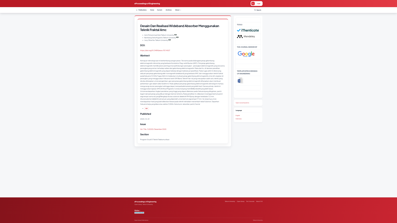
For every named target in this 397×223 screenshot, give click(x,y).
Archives (169, 10)
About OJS (259, 201)
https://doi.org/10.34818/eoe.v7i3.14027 (155, 50)
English (238, 115)
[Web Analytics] (139, 213)
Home (152, 10)
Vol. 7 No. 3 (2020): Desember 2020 (153, 129)
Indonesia (239, 119)
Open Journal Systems (242, 103)
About (177, 10)
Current (159, 10)
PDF (146, 108)
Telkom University (230, 201)
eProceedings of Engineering (147, 3)
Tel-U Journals (250, 201)
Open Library (240, 201)
